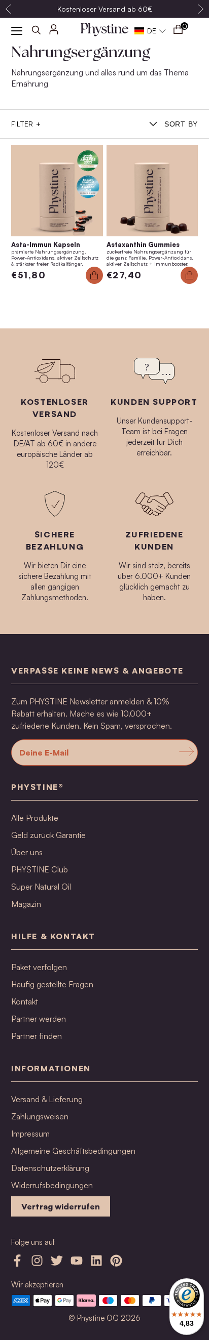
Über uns (27, 852)
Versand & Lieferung (47, 1099)
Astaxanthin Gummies (143, 244)
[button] (150, 30)
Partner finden (36, 1036)
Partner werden (38, 1019)
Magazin (26, 904)
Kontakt (24, 1001)
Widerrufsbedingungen (52, 1185)
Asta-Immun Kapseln (45, 244)
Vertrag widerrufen (60, 1206)
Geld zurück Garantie (48, 835)
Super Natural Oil (41, 887)
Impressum (30, 1133)
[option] (104, 9)
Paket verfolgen (39, 967)
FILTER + (26, 123)
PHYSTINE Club (39, 869)
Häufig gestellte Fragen (52, 984)
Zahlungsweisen (39, 1116)
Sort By (181, 124)
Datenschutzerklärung (50, 1168)
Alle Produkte (34, 818)
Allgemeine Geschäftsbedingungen (73, 1151)
